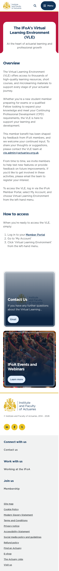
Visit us (8, 564)
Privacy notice (11, 526)
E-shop (7, 553)
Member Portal (35, 234)
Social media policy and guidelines (22, 537)
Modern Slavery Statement (18, 515)
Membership (12, 488)
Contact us (11, 449)
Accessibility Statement (17, 531)
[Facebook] (14, 427)
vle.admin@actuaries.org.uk (21, 153)
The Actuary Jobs (13, 559)
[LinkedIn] (7, 427)
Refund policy (11, 542)
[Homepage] (12, 6)
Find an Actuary (12, 548)
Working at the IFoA (17, 469)
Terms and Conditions (16, 520)
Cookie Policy (11, 509)
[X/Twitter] (22, 427)
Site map (8, 503)
